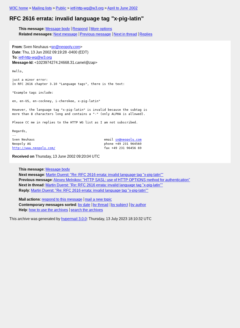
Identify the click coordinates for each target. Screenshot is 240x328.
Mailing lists (42, 8)
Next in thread (125, 34)
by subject (119, 205)
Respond (80, 29)
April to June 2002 (122, 8)
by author (138, 205)
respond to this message (62, 199)
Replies (145, 34)
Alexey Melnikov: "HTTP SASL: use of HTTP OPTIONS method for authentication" (121, 180)
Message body (57, 29)
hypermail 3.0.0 (74, 219)
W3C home (18, 8)
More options (101, 29)
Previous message (95, 34)
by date (84, 205)
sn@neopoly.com (65, 47)
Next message (65, 34)
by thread (100, 205)
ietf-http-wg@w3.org (87, 8)
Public (61, 8)
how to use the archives (48, 210)
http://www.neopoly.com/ (33, 148)
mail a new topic (98, 199)
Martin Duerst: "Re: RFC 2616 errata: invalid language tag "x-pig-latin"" (104, 175)
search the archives (87, 210)
